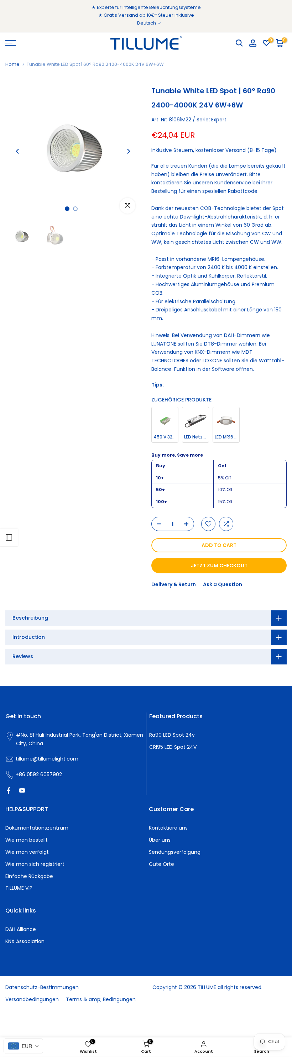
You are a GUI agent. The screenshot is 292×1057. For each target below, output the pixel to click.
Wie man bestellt (26, 839)
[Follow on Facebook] (8, 790)
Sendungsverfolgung (174, 852)
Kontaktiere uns (168, 827)
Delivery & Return (173, 584)
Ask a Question (222, 584)
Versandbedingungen (32, 999)
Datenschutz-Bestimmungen (42, 987)
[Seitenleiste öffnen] (9, 537)
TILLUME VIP (18, 888)
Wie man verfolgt (27, 852)
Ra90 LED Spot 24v (172, 734)
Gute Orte (161, 864)
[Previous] (18, 151)
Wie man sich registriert (34, 864)
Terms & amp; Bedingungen (101, 999)
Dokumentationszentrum (36, 827)
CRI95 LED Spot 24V (173, 747)
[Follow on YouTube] (22, 790)
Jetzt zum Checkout (219, 565)
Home (12, 64)
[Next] (128, 151)
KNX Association (25, 941)
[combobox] (23, 1045)
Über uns (160, 839)
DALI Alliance (20, 929)
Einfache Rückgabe (29, 876)
